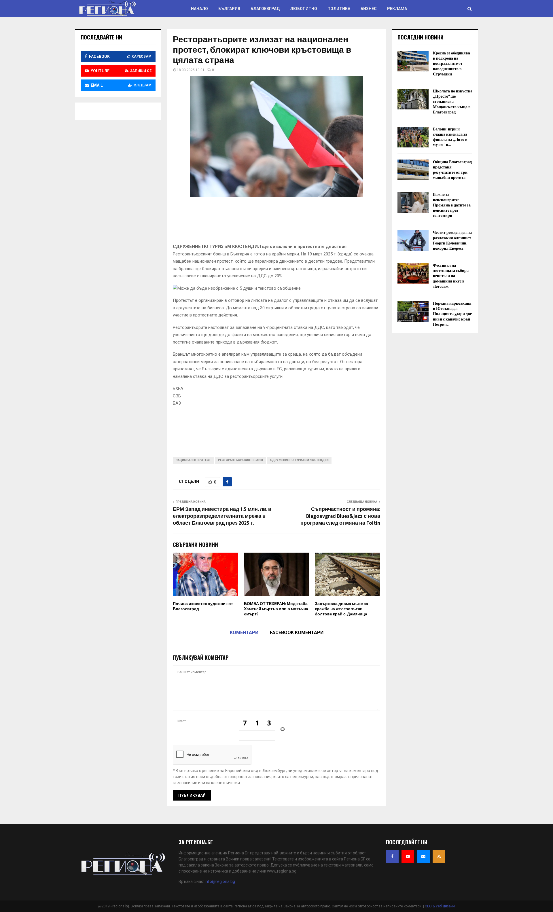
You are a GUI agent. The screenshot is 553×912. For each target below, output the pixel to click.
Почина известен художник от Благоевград (203, 606)
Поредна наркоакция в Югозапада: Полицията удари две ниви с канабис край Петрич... (452, 314)
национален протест (193, 460)
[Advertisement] (277, 222)
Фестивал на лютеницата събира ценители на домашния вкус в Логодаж (451, 276)
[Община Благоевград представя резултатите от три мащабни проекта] (413, 170)
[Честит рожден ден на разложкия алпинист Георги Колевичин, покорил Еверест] (413, 240)
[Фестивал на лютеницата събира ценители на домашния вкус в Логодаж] (413, 273)
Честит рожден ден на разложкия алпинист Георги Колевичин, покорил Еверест (452, 240)
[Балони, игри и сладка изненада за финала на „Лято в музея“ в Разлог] (413, 137)
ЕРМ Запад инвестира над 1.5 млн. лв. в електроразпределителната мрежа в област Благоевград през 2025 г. (222, 516)
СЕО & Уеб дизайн (440, 906)
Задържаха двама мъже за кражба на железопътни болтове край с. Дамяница (341, 608)
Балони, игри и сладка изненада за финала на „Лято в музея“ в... (450, 137)
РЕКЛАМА (397, 8)
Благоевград (265, 8)
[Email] (423, 856)
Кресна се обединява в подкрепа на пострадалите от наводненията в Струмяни (451, 63)
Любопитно (303, 8)
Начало (199, 8)
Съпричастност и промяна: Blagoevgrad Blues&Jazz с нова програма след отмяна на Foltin (340, 516)
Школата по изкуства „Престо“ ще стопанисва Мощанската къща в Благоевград (452, 101)
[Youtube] (408, 856)
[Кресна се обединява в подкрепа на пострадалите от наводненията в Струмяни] (413, 61)
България (229, 8)
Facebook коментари (296, 632)
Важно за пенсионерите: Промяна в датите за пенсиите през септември (452, 205)
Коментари (244, 632)
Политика (338, 8)
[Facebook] (392, 856)
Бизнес (369, 8)
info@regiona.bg (220, 881)
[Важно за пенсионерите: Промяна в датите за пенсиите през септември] (413, 202)
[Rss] (439, 856)
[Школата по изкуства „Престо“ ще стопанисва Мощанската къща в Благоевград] (413, 99)
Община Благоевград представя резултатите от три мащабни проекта (452, 170)
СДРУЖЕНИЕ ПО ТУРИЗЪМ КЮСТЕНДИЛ (299, 460)
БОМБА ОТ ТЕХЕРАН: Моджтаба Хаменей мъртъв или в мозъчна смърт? (276, 608)
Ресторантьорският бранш (240, 460)
